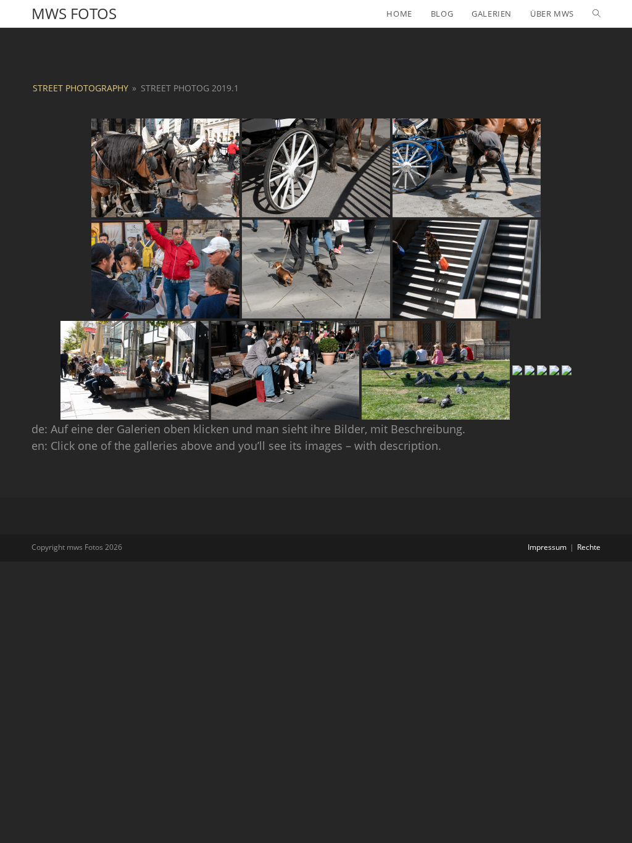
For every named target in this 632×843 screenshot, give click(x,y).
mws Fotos (74, 13)
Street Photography (80, 88)
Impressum (547, 547)
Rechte (589, 547)
